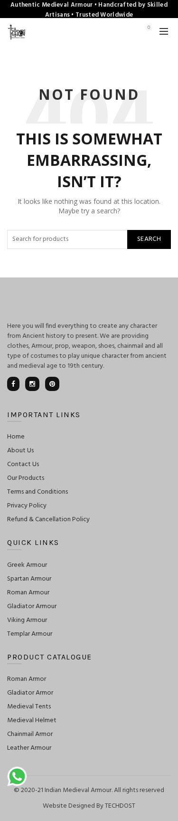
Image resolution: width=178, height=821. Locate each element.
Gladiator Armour (31, 606)
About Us (20, 450)
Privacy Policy (27, 505)
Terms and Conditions (37, 492)
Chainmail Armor (30, 734)
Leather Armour (29, 748)
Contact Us (23, 464)
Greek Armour (27, 565)
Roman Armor (26, 679)
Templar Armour (29, 634)
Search (149, 239)
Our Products (25, 478)
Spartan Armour (29, 578)
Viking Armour (27, 620)
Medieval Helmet (31, 720)
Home (16, 436)
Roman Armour (28, 592)
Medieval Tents (29, 706)
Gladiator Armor (30, 692)
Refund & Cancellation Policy (48, 519)
